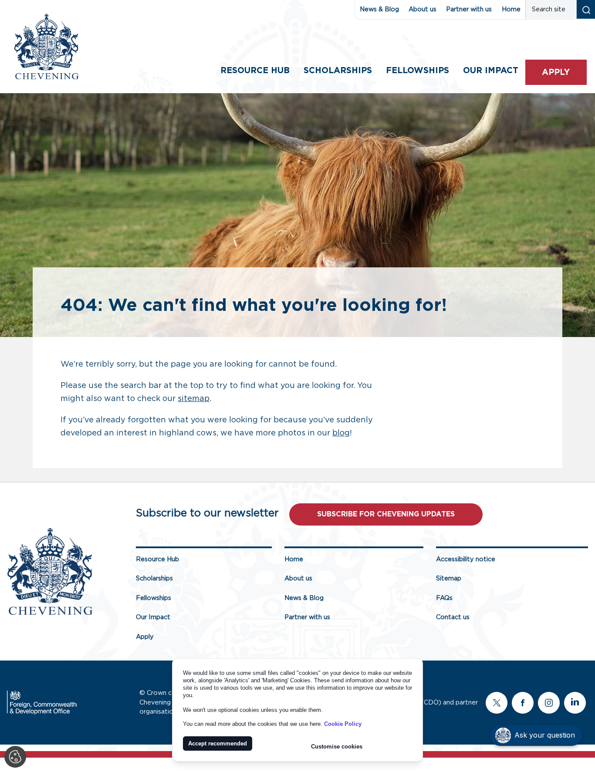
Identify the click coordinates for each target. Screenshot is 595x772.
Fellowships (417, 71)
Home (511, 9)
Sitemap (448, 578)
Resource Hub (255, 71)
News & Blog (379, 9)
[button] (536, 735)
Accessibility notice (465, 559)
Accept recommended (217, 743)
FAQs (444, 598)
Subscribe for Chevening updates (386, 514)
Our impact (490, 71)
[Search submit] (585, 9)
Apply (556, 72)
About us (422, 9)
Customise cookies (336, 746)
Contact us (453, 617)
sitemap (194, 399)
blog (341, 433)
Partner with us (469, 9)
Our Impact (153, 617)
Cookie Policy (343, 724)
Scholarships (338, 71)
